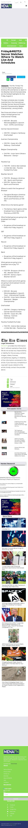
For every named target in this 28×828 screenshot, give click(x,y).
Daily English (8, 788)
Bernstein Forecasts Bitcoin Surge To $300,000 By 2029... (12, 549)
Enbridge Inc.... (6, 529)
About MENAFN (8, 778)
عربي (16, 2)
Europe (13, 40)
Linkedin (12, 813)
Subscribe (15, 798)
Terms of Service (8, 769)
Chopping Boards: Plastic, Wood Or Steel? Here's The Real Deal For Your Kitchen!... (12, 664)
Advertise (6, 776)
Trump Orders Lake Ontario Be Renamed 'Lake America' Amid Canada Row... (13, 568)
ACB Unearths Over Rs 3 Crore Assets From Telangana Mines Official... (12, 644)
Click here (14, 763)
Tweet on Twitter (21, 77)
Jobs (5, 780)
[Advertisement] (14, 23)
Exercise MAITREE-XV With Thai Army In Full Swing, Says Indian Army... (13, 586)
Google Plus (13, 809)
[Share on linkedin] (11, 79)
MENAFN (5, 86)
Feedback (6, 782)
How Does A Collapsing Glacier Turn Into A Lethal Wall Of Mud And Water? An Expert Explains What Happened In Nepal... (13, 684)
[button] (20, 2)
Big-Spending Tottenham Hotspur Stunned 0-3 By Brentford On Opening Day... (20, 414)
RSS (11, 815)
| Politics (5, 43)
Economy (14, 43)
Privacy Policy (7, 771)
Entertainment (9, 46)
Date (3, 72)
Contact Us (6, 773)
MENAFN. (11, 823)
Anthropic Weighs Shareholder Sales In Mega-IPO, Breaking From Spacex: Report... (13, 605)
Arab (20, 40)
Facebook (12, 805)
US (5, 40)
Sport (20, 46)
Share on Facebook (11, 77)
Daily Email (12, 811)
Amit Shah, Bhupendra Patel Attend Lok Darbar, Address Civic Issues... (21, 454)
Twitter (11, 807)
